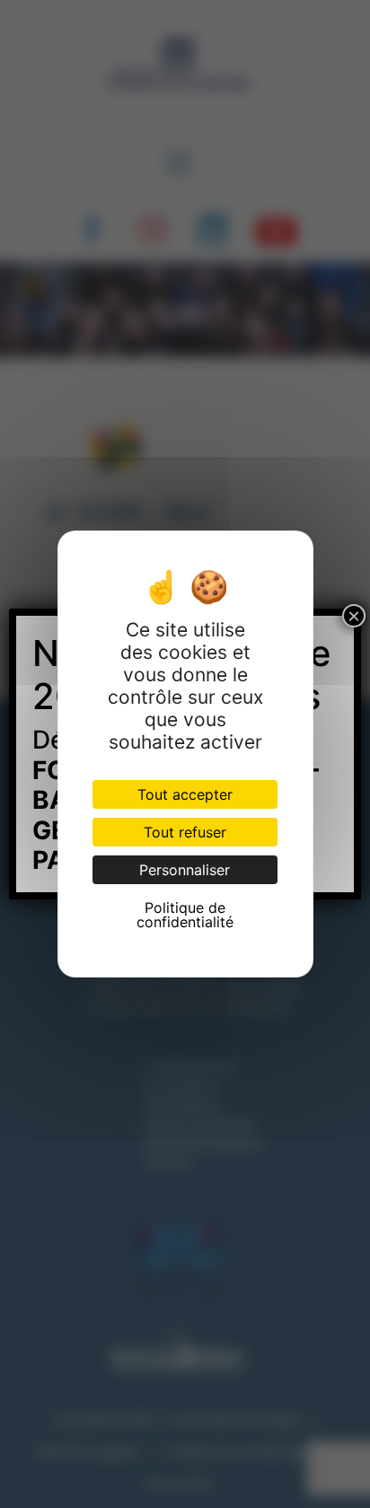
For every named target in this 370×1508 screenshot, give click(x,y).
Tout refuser (185, 832)
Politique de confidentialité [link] (185, 915)
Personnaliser (184, 870)
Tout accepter (185, 794)
